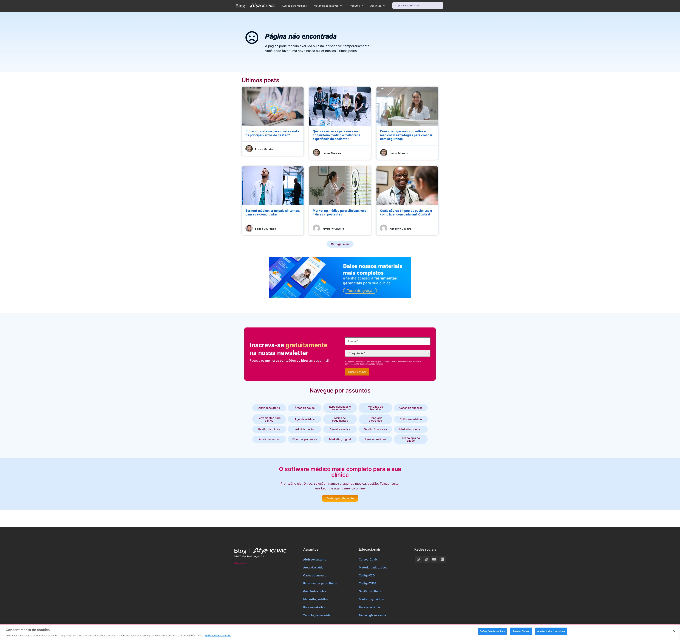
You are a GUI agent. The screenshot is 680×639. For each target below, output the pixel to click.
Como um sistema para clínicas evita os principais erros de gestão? (272, 133)
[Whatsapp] (418, 559)
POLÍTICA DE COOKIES (218, 635)
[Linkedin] (442, 559)
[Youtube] (434, 559)
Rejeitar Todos (521, 631)
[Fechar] (674, 631)
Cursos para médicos (294, 5)
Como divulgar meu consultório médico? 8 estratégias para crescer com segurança (406, 135)
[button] (340, 244)
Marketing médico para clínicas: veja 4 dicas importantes (339, 212)
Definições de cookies (492, 631)
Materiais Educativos (326, 5)
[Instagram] (426, 559)
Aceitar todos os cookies (551, 631)
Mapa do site (240, 563)
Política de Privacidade (401, 362)
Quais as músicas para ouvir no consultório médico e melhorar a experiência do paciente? (336, 135)
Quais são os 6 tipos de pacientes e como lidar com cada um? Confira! (406, 212)
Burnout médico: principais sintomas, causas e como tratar (272, 212)
